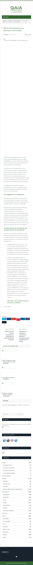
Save (19, 319)
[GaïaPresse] (16, 9)
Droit (4, 524)
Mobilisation (6, 532)
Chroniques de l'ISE (7, 465)
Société (3, 516)
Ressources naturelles (8, 510)
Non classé (4, 513)
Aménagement (6, 494)
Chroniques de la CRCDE (8, 468)
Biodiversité (6, 497)
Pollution (5, 508)
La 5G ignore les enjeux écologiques (8, 378)
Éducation (5, 526)
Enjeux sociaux (27, 34)
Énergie (5, 502)
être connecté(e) (11, 405)
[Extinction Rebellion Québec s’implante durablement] (9, 387)
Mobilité (5, 534)
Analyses (4, 462)
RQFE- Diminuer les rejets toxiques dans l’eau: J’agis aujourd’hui (9, 362)
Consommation (6, 521)
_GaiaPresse (6, 34)
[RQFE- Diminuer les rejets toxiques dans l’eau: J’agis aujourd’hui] (9, 354)
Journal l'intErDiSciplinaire (9, 473)
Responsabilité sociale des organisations (12, 489)
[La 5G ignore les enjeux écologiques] (9, 371)
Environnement (5, 492)
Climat (4, 500)
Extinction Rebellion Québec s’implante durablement (8, 395)
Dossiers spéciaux (6, 476)
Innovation (5, 486)
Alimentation (6, 518)
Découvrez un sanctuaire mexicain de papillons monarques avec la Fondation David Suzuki (24, 336)
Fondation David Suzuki (8, 470)
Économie (4, 478)
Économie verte (6, 484)
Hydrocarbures (6, 505)
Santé (4, 537)
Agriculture (5, 481)
